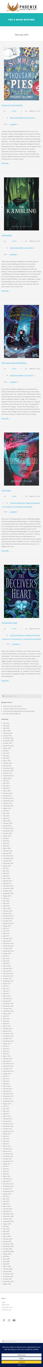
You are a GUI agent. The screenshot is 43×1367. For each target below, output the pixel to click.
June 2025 (6, 753)
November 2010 (8, 1186)
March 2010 (7, 1206)
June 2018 (6, 958)
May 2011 (6, 1171)
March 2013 (7, 1116)
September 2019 (8, 923)
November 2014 (8, 1066)
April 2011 (6, 1174)
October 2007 (7, 1279)
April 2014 (6, 1084)
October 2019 (7, 921)
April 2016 (6, 1023)
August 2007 (7, 1284)
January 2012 (7, 1151)
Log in (4, 1302)
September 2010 (8, 1191)
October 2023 (7, 803)
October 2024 (7, 773)
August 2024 (7, 778)
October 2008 (7, 1249)
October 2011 (7, 1159)
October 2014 (7, 1069)
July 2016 (6, 1016)
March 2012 (7, 1146)
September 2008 (8, 1251)
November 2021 (8, 858)
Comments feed (7, 1307)
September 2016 (8, 1011)
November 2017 (8, 976)
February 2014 (7, 1089)
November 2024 (8, 771)
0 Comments (13, 124)
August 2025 (7, 748)
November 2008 (8, 1246)
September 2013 (8, 1101)
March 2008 (7, 1266)
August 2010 (7, 1194)
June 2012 (6, 1139)
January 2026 (7, 736)
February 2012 (7, 1149)
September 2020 (8, 893)
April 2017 (6, 993)
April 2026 (6, 728)
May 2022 (6, 843)
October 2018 (7, 948)
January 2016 (7, 1031)
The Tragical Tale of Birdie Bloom (14, 363)
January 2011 (7, 1181)
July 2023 (6, 811)
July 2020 (6, 898)
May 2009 (6, 1231)
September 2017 (8, 981)
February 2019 (7, 938)
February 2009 (7, 1239)
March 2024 (7, 791)
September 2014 (8, 1071)
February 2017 (7, 998)
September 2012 (8, 1131)
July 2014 (6, 1076)
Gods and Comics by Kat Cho (12, 706)
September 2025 (8, 746)
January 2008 (7, 1271)
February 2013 (7, 1119)
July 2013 (6, 1106)
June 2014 (6, 1079)
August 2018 (7, 953)
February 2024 (7, 793)
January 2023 (7, 826)
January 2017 (7, 1001)
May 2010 (6, 1201)
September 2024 (8, 776)
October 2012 (7, 1129)
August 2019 (7, 926)
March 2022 (7, 848)
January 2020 (7, 913)
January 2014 (7, 1091)
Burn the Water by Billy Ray (12, 714)
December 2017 (8, 973)
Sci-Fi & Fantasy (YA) (8, 507)
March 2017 (7, 996)
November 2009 (8, 1216)
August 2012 (7, 1134)
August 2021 (7, 866)
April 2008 (6, 1264)
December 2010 (8, 1184)
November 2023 (8, 801)
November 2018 (8, 946)
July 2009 (6, 1226)
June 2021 (6, 871)
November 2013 (8, 1096)
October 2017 (7, 978)
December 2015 (8, 1034)
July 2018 (6, 956)
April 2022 (6, 846)
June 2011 (6, 1169)
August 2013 (7, 1104)
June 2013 (6, 1109)
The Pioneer (6, 490)
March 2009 (7, 1236)
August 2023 (7, 808)
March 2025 (7, 761)
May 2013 (6, 1111)
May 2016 (6, 1021)
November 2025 (8, 741)
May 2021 (6, 873)
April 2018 (6, 963)
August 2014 (7, 1074)
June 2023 (6, 813)
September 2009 (8, 1221)
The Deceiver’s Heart (9, 623)
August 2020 (7, 896)
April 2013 (6, 1114)
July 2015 (6, 1046)
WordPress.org (6, 1310)
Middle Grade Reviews (16, 118)
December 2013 (8, 1094)
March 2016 (7, 1026)
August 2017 (7, 983)
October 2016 (7, 1008)
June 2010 (6, 1199)
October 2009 (7, 1219)
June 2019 (6, 931)
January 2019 (7, 941)
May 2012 (6, 1141)
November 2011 (8, 1156)
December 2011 (8, 1154)
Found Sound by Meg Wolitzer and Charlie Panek (18, 711)
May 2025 (6, 756)
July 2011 (6, 1166)
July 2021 (6, 868)
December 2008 (8, 1244)
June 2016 (6, 1018)
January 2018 (7, 971)
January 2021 (7, 883)
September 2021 (8, 863)
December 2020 (8, 886)
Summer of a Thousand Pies (12, 105)
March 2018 (7, 966)
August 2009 (7, 1224)
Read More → (6, 163)
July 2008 (6, 1256)
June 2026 (6, 723)
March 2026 (7, 731)
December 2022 (8, 828)
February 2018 (7, 968)
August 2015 (7, 1044)
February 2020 (7, 911)
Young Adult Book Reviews (23, 507)
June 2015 (6, 1049)
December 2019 (8, 916)
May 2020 (6, 903)
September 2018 (8, 951)
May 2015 (6, 1051)
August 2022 (7, 836)
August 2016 (7, 1013)
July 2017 (6, 986)
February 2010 (7, 1209)
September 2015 (8, 1041)
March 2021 (7, 878)
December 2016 (8, 1003)
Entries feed (5, 1305)
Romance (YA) (6, 639)
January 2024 (7, 796)
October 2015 (7, 1039)
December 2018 (8, 943)
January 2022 (7, 853)
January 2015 (7, 1061)
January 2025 (7, 766)
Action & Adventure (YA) (17, 503)
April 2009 (6, 1234)
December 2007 (8, 1274)
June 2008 (6, 1259)
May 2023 (6, 816)
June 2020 (6, 901)
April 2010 (6, 1204)
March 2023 (7, 821)
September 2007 (8, 1281)
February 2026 (7, 733)
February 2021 (7, 881)
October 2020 (7, 891)
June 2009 (6, 1229)
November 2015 (8, 1036)
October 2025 (7, 743)
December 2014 (8, 1064)
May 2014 (6, 1081)
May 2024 (6, 786)
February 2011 (7, 1179)
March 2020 (7, 908)
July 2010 (6, 1196)
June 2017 (6, 988)
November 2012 (8, 1126)
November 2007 (8, 1276)
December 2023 (8, 798)
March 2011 (7, 1176)
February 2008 (7, 1269)
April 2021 (6, 876)
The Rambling (7, 235)
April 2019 (6, 936)
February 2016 (7, 1029)
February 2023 (7, 823)
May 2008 (6, 1261)
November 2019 (8, 918)
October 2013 (7, 1099)
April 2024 (6, 788)
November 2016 (8, 1006)
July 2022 (6, 838)
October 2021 (7, 861)
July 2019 (6, 928)
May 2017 (6, 991)
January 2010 (7, 1211)
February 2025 (7, 763)
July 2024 (6, 781)
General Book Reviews (33, 503)
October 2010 (7, 1189)
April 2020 (6, 906)
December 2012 (8, 1124)
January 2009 (7, 1241)
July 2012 (6, 1136)
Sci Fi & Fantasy (29, 248)
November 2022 (8, 831)
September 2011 (8, 1161)
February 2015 (7, 1059)
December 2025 (8, 738)
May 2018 (6, 961)
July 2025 (6, 751)
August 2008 (7, 1254)
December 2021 (8, 856)
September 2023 (8, 806)
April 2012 (6, 1144)
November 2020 (8, 888)
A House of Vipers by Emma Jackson (14, 709)
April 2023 (6, 818)
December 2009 (8, 1214)
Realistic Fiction (29, 118)
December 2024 (8, 768)
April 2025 (6, 758)
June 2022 (6, 841)
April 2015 (6, 1054)
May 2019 (6, 933)
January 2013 (7, 1121)
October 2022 (7, 833)
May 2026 (6, 726)
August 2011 (7, 1164)
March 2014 (7, 1086)
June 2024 (6, 783)
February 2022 (7, 851)
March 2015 (7, 1056)
